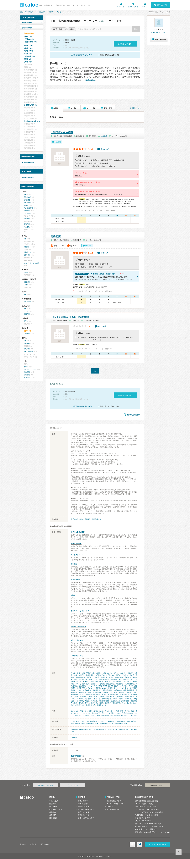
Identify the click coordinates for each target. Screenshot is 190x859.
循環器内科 (27, 200)
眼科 (25, 294)
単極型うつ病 (101, 705)
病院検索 (42, 12)
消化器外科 (27, 247)
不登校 (87, 703)
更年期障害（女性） (78, 694)
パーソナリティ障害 (95, 686)
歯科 (25, 340)
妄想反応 (108, 703)
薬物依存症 (116, 703)
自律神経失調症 (113, 694)
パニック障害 (80, 684)
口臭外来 (103, 721)
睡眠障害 (104, 677)
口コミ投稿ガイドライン (115, 801)
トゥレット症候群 (97, 681)
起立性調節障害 (128, 690)
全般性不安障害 (118, 699)
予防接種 (27, 372)
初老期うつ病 (125, 694)
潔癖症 (105, 692)
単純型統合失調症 (83, 701)
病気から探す (83, 801)
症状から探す (83, 804)
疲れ (118, 713)
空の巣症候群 (97, 692)
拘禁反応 (122, 692)
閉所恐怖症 (110, 684)
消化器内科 (27, 202)
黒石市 (28, 53)
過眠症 (97, 677)
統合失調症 (96, 673)
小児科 (26, 321)
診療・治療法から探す (86, 818)
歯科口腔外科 (28, 351)
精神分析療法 (75, 579)
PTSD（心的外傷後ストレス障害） (115, 686)
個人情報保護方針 (113, 809)
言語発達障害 (117, 681)
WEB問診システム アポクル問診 (147, 815)
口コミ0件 (102, 326)
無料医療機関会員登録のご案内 (146, 801)
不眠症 (88, 673)
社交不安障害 (91, 684)
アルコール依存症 (94, 688)
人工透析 (27, 227)
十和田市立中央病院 (62, 132)
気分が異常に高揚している (94, 711)
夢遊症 (111, 677)
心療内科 (74, 737)
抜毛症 (81, 703)
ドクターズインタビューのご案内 (147, 809)
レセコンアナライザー (143, 818)
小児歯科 (27, 349)
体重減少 (86, 715)
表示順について (136, 108)
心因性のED (110, 675)
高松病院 (56, 236)
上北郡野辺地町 (31, 105)
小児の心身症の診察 (78, 532)
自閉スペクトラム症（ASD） (84, 679)
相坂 (28, 36)
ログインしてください (158, 32)
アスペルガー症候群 (102, 679)
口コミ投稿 (53, 818)
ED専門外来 (75, 721)
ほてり (88, 713)
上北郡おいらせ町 (32, 121)
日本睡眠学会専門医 (99, 729)
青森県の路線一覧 (28, 162)
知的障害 (94, 701)
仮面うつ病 (81, 673)
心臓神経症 (120, 696)
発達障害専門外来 (92, 723)
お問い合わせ (44, 844)
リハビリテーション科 (31, 263)
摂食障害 (125, 675)
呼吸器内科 (27, 197)
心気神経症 (110, 696)
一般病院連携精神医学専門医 (81, 729)
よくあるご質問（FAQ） (115, 804)
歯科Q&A (52, 815)
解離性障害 (96, 690)
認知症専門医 (112, 729)
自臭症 (104, 694)
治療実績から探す (84, 806)
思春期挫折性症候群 (93, 694)
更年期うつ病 (131, 692)
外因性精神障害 (107, 690)
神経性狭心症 (90, 705)
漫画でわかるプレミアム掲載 (145, 806)
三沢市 (28, 59)
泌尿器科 (27, 282)
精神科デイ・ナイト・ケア (80, 611)
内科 (25, 194)
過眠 (98, 715)
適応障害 (128, 677)
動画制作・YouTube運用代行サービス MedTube (152, 832)
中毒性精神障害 (104, 701)
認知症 (130, 673)
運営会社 (23, 844)
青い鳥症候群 (106, 699)
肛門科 (26, 284)
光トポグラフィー (77, 555)
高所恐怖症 (120, 684)
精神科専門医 (123, 729)
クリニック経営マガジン (144, 821)
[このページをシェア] (132, 844)
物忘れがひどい (79, 713)
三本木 (29, 39)
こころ (73, 750)
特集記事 (52, 812)
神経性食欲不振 (79, 675)
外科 (25, 239)
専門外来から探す (84, 812)
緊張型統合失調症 (85, 692)
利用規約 (110, 806)
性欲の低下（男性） (99, 713)
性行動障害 (88, 699)
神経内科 (27, 218)
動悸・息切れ (125, 711)
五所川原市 (29, 56)
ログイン (145, 7)
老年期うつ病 (80, 705)
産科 (25, 308)
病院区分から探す (84, 815)
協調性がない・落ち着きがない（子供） (115, 715)
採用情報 (33, 844)
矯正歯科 (27, 343)
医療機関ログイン (157, 785)
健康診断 (27, 375)
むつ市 (28, 62)
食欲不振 (133, 715)
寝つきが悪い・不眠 (112, 711)
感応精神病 (118, 690)
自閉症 (118, 675)
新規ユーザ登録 (133, 7)
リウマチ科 (27, 213)
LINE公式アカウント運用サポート (147, 829)
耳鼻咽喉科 (27, 301)
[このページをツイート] (139, 844)
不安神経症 (101, 684)
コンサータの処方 (77, 640)
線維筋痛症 (119, 677)
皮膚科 (26, 272)
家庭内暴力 (87, 690)
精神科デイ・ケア (77, 595)
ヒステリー (123, 673)
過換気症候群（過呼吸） (84, 677)
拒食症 (132, 675)
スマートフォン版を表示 (157, 844)
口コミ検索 (53, 806)
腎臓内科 (27, 224)
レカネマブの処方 (77, 656)
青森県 (59, 12)
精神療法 (74, 564)
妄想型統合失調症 (97, 703)
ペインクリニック (30, 369)
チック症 (108, 681)
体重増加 (78, 715)
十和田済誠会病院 (70, 317)
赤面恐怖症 (82, 686)
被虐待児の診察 (76, 543)
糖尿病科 (27, 210)
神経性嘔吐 (90, 675)
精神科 (51, 12)
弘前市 (28, 48)
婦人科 (26, 311)
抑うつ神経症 (126, 703)
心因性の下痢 (99, 675)
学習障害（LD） (116, 679)
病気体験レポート (55, 809)
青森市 (28, 45)
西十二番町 (31, 42)
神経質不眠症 (129, 696)
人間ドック (27, 377)
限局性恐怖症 (129, 684)
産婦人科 (27, 314)
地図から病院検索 (133, 415)
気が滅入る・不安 (77, 711)
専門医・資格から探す (86, 809)
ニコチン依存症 (107, 688)
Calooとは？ (53, 801)
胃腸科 (26, 205)
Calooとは (120, 7)
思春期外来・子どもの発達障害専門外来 (113, 723)
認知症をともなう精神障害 (120, 701)
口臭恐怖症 (113, 692)
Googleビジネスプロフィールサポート (149, 826)
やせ (80, 690)
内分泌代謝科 (28, 208)
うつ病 (73, 673)
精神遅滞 (97, 699)
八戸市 (28, 51)
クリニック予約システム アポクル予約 (149, 812)
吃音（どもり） (129, 679)
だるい (93, 715)
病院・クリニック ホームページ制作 (148, 823)
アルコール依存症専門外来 (90, 721)
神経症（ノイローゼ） (109, 673)
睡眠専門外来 (80, 723)
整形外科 (27, 255)
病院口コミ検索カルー (27, 12)
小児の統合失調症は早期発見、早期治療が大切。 (87, 519)
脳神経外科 (27, 252)
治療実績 (104, 136)
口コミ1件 (104, 253)
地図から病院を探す (29, 177)
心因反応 (102, 696)
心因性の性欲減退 (80, 696)
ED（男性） (112, 713)
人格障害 (80, 699)
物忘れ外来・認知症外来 (116, 721)
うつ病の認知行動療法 (78, 626)
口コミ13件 (105, 149)
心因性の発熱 (92, 696)
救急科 (26, 367)
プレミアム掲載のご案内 (144, 804)
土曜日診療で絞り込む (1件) (81, 55)
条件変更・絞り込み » (125, 44)
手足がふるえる (127, 713)
